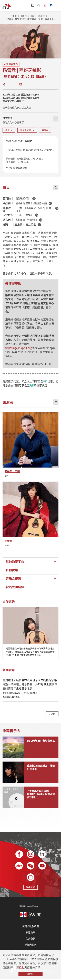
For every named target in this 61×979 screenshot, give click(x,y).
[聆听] (34, 199)
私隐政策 (30, 932)
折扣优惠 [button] (12, 570)
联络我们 (30, 887)
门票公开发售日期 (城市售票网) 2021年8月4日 (30, 149)
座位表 (45, 130)
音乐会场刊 (26, 130)
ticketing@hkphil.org (18, 348)
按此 (21, 967)
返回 (52, 713)
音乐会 (41, 15)
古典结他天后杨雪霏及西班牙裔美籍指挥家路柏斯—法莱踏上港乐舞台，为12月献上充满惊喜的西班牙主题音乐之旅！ (30, 686)
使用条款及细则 (30, 926)
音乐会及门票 (27, 15)
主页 (14, 15)
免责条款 (30, 938)
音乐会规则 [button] (13, 578)
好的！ (30, 973)
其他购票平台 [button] (15, 561)
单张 (8, 130)
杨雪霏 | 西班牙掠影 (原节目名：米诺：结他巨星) (30, 19)
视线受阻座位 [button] (15, 587)
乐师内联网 (30, 944)
